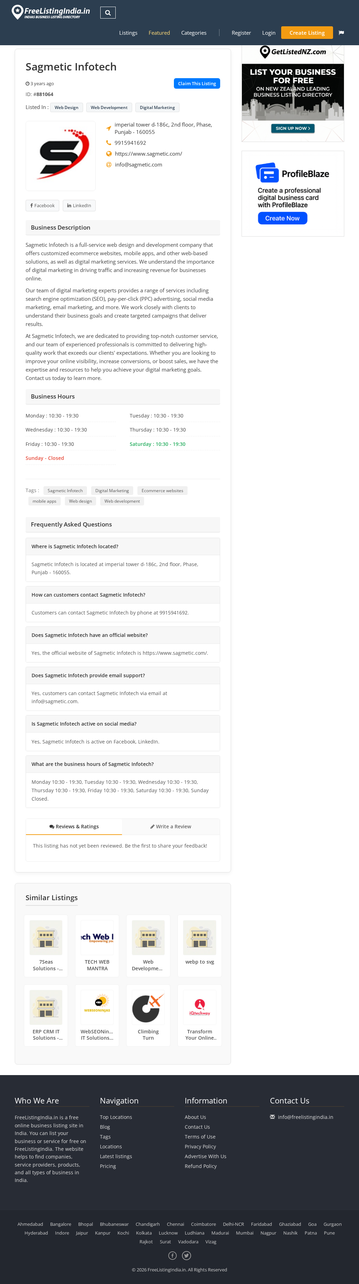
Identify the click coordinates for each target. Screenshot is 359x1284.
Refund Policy (201, 1166)
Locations (111, 1146)
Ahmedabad (30, 1224)
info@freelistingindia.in (305, 1117)
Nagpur (268, 1233)
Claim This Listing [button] (197, 83)
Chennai (175, 1224)
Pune (329, 1233)
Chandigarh (148, 1224)
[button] (341, 32)
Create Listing (307, 32)
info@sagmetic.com (138, 164)
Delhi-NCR (233, 1224)
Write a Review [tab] (173, 826)
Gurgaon (333, 1224)
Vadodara (188, 1241)
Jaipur (82, 1233)
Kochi (123, 1233)
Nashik (290, 1233)
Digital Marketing (157, 107)
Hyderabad (36, 1233)
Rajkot (146, 1241)
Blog (105, 1126)
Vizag (210, 1241)
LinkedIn (82, 205)
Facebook (44, 205)
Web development (122, 501)
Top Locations (116, 1117)
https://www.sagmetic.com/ (148, 153)
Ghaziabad (290, 1224)
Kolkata (144, 1233)
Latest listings (116, 1156)
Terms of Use (200, 1136)
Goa (312, 1224)
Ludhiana (194, 1233)
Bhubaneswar (114, 1224)
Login (269, 32)
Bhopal (85, 1224)
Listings (128, 32)
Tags (105, 1136)
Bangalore (60, 1224)
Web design (80, 501)
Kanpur (102, 1233)
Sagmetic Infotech (65, 491)
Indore (62, 1233)
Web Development (109, 107)
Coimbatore (203, 1224)
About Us (195, 1117)
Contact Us (197, 1126)
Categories (193, 32)
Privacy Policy (200, 1146)
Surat (165, 1241)
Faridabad (261, 1224)
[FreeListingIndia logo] (51, 12)
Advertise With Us (205, 1156)
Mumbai (244, 1233)
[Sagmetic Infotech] (61, 155)
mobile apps (44, 501)
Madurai (220, 1233)
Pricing (108, 1166)
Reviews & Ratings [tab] (76, 826)
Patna (311, 1233)
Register (241, 32)
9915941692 (130, 142)
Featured (159, 32)
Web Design (67, 107)
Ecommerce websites (162, 491)
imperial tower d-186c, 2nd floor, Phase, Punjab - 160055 (163, 128)
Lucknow (168, 1233)
